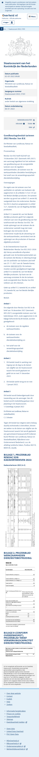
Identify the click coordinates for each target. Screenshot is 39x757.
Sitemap (10, 719)
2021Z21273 (16, 266)
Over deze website (14, 693)
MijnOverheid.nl (13, 741)
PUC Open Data (13, 734)
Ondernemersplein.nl (15, 746)
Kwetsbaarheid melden (16, 722)
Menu (33, 16)
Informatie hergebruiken (16, 711)
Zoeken (9, 704)
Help (8, 702)
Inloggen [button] (6, 22)
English (9, 699)
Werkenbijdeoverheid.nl (16, 749)
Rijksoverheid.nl (13, 743)
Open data (11, 729)
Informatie (19, 123)
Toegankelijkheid (13, 716)
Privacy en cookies (14, 714)
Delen (30, 127)
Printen (30, 123)
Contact (9, 696)
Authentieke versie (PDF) (25, 120)
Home (4, 29)
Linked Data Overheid (15, 731)
